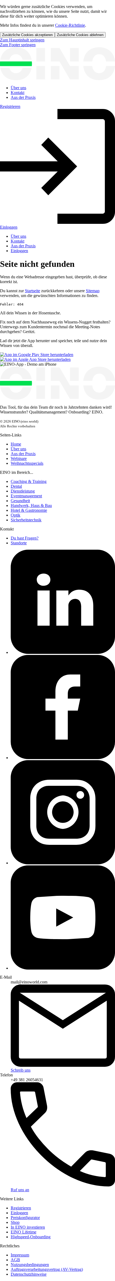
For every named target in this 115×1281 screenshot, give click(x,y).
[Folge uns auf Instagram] (63, 863)
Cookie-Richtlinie (70, 25)
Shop (15, 1222)
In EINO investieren (28, 1227)
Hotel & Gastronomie (29, 510)
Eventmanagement (26, 496)
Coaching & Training (29, 481)
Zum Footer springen (18, 44)
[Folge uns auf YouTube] (63, 968)
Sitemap (92, 290)
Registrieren (10, 106)
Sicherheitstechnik (26, 520)
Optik (15, 515)
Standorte (19, 543)
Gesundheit (20, 500)
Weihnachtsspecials (27, 463)
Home (16, 444)
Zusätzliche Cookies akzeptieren (27, 35)
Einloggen (19, 250)
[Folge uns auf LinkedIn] (63, 652)
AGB (15, 1259)
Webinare (19, 458)
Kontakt (17, 92)
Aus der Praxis (23, 97)
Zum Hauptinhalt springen (22, 40)
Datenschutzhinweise (29, 1274)
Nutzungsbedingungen (30, 1264)
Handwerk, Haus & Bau (31, 505)
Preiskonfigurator (25, 1217)
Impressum (20, 1255)
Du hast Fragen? (25, 538)
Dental (16, 486)
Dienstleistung (23, 491)
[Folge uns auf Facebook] (63, 757)
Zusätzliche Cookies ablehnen (80, 35)
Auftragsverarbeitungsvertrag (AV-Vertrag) (47, 1269)
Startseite (32, 290)
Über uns (18, 87)
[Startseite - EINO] (57, 78)
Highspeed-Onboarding (31, 1237)
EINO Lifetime (23, 1232)
